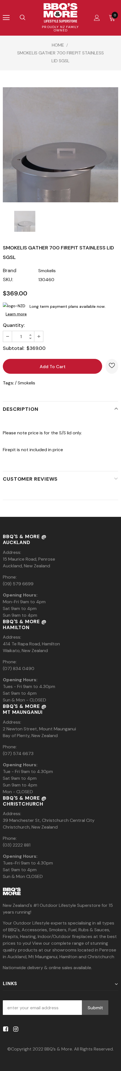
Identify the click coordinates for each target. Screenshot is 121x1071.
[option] (60, 144)
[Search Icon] (22, 17)
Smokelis (47, 271)
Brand (9, 270)
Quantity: (14, 325)
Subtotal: (13, 348)
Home (58, 45)
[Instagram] (14, 1029)
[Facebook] (4, 1029)
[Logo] (60, 12)
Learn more (16, 314)
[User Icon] (97, 18)
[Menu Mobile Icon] (6, 17)
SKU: (8, 279)
